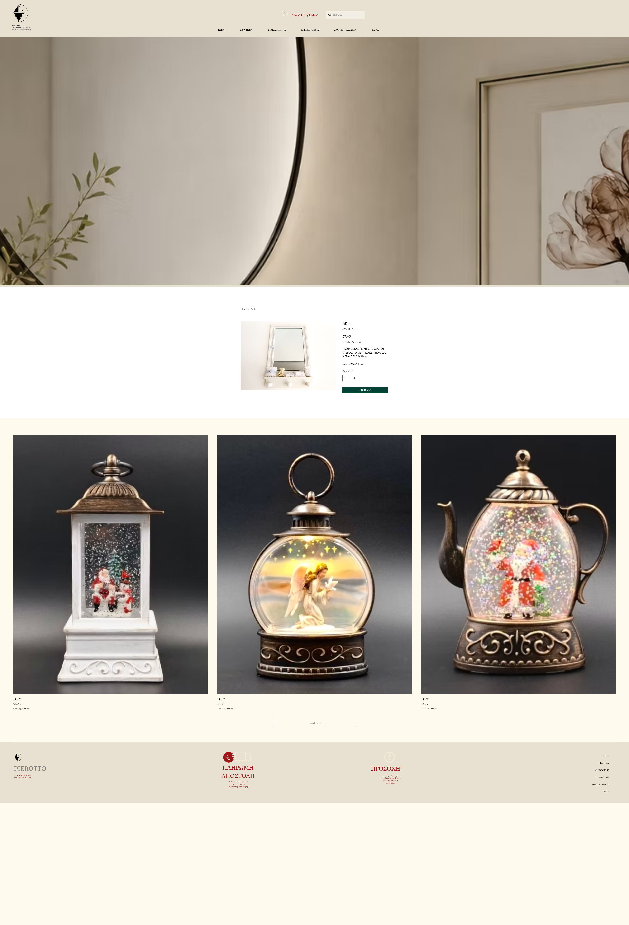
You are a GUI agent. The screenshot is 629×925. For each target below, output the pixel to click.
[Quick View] (110, 564)
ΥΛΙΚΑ (606, 792)
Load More (314, 722)
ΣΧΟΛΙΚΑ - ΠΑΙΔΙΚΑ (600, 784)
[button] (285, 14)
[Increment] (355, 378)
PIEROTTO (16, 26)
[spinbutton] (350, 378)
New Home (604, 763)
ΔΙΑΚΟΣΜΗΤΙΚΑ (602, 770)
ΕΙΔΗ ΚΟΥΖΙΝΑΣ (602, 777)
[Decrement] (345, 378)
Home (244, 309)
